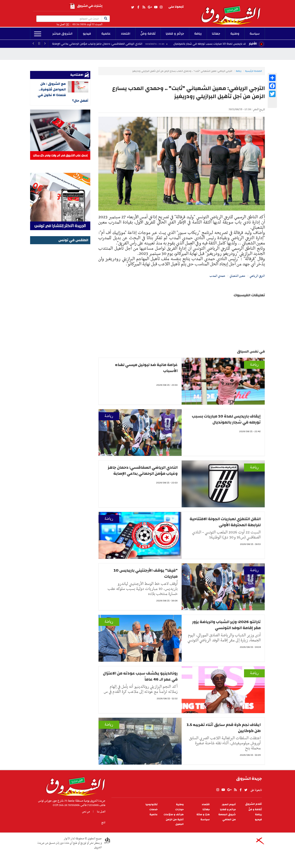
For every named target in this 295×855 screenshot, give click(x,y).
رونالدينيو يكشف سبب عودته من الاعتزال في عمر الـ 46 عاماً (140, 676)
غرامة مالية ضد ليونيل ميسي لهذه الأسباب (146, 367)
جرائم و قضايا (175, 34)
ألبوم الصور (229, 804)
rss (143, 7)
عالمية (106, 34)
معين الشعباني (237, 276)
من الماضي (229, 819)
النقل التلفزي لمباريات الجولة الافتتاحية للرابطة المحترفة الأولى (225, 522)
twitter (132, 7)
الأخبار (253, 44)
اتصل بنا (61, 24)
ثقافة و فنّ (255, 809)
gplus (150, 7)
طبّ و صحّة (203, 814)
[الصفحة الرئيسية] (232, 12)
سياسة (255, 34)
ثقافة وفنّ (148, 34)
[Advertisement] (60, 305)
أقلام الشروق (253, 804)
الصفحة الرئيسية (253, 71)
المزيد (37, 34)
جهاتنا (216, 34)
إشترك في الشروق (89, 6)
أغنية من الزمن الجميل (175, 821)
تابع (103, 822)
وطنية (234, 34)
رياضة (198, 34)
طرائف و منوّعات (174, 814)
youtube (155, 7)
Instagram (161, 7)
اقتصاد (125, 34)
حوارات (179, 809)
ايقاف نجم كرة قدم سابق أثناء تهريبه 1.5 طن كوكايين (224, 727)
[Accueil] (74, 785)
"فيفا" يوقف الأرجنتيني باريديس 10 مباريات (146, 573)
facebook (138, 7)
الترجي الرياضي (257, 276)
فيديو (87, 34)
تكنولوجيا (151, 804)
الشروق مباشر (62, 34)
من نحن (86, 811)
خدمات (153, 809)
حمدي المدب (217, 276)
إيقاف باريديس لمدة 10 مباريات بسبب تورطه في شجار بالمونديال (226, 419)
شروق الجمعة (227, 814)
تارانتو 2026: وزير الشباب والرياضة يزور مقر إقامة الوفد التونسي (226, 625)
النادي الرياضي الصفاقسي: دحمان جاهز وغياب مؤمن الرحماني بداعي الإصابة (136, 43)
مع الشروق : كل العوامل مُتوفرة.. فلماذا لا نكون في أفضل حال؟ (63, 92)
